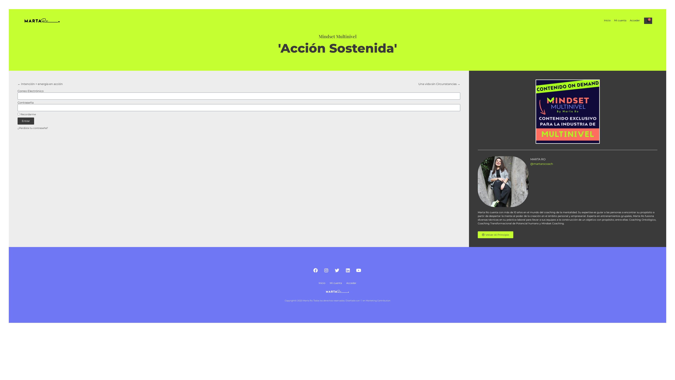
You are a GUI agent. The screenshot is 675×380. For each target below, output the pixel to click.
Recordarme (28, 114)
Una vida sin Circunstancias (437, 84)
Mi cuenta (620, 20)
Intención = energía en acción (41, 84)
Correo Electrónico (31, 91)
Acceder (635, 20)
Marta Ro (537, 159)
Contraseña (26, 102)
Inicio (607, 20)
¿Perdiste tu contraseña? (33, 128)
